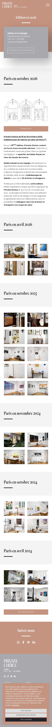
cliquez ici (16, 705)
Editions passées (26, 612)
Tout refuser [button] (26, 711)
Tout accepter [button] (26, 720)
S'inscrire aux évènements (21, 50)
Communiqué (26, 129)
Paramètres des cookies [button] (26, 715)
